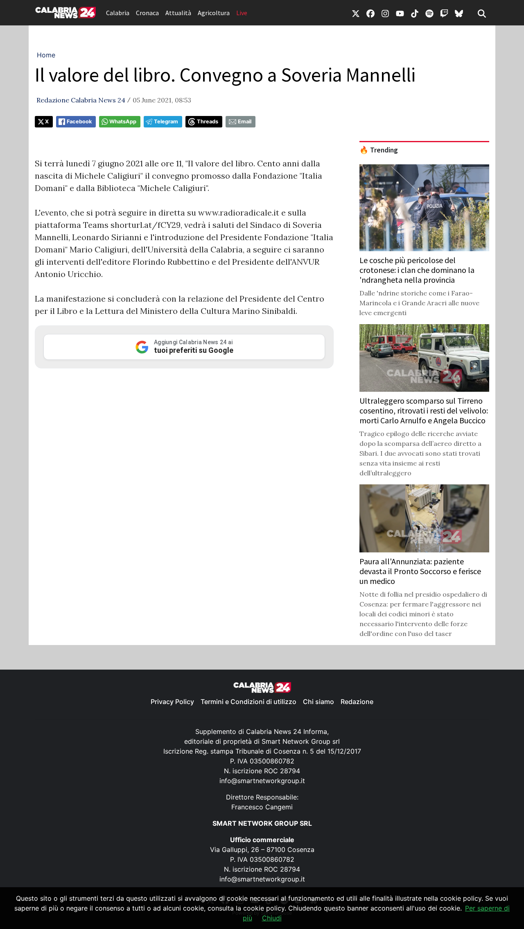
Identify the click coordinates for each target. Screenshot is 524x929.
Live (241, 13)
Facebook (79, 121)
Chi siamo (318, 701)
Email (244, 121)
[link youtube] (400, 12)
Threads (207, 121)
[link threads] (459, 12)
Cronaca (147, 13)
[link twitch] (444, 12)
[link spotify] (429, 12)
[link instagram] (385, 12)
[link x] (355, 12)
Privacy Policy (172, 701)
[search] (481, 12)
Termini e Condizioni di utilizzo (248, 701)
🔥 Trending (378, 149)
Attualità (178, 13)
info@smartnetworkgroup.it (262, 781)
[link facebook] (370, 12)
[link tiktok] (414, 12)
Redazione (357, 701)
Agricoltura (214, 13)
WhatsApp (122, 121)
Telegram (166, 121)
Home (46, 55)
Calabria (117, 13)
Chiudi (272, 918)
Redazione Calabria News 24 (80, 100)
